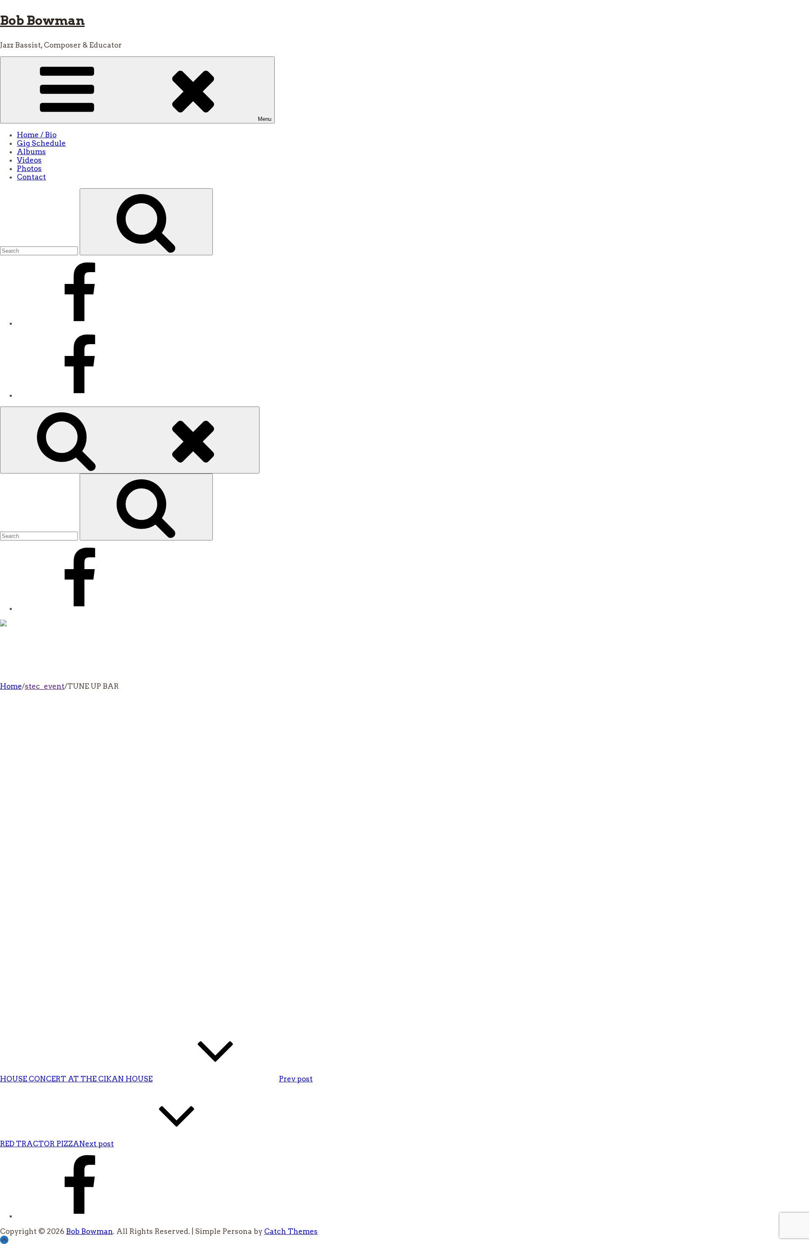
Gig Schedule (41, 143)
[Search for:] (40, 250)
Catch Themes (291, 1231)
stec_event (44, 686)
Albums (31, 151)
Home (11, 686)
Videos (29, 160)
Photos (29, 168)
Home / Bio (36, 135)
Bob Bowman (42, 20)
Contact (31, 177)
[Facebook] (80, 323)
